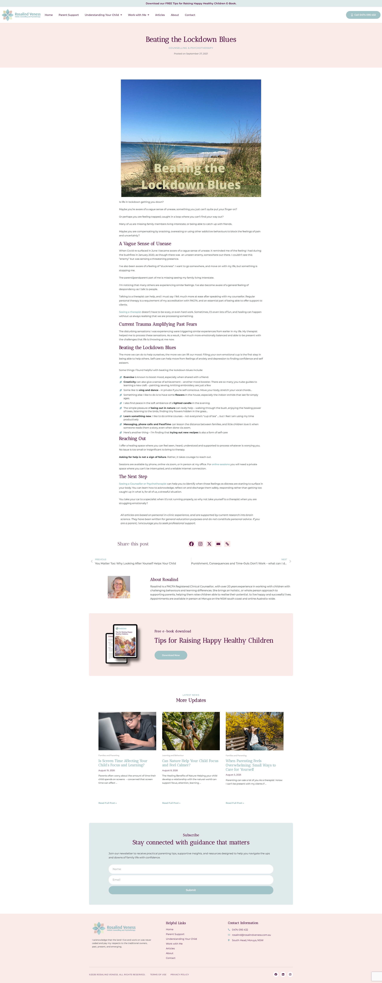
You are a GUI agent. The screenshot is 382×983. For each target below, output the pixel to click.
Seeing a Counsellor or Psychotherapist (143, 483)
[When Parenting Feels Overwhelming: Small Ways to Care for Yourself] (255, 730)
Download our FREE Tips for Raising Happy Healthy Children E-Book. (191, 3)
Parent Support (69, 14)
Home (49, 14)
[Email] (218, 544)
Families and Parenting (108, 755)
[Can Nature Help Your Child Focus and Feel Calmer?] (191, 730)
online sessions (221, 464)
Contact (190, 14)
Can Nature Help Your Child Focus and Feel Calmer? (190, 763)
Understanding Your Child (102, 14)
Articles (160, 14)
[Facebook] (191, 544)
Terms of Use (158, 974)
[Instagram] (200, 544)
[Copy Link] (227, 544)
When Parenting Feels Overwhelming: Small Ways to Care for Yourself (251, 765)
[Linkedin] (283, 974)
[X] (209, 544)
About (175, 14)
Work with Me (137, 14)
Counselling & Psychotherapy (191, 48)
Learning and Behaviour (173, 755)
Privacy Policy (180, 974)
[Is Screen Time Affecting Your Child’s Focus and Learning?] (127, 730)
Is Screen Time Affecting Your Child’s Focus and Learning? (123, 763)
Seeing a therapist (130, 312)
